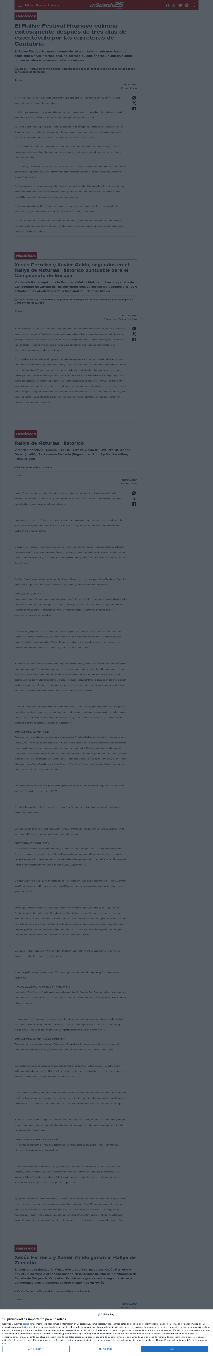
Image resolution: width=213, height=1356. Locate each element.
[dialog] (106, 1333)
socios (26, 1324)
